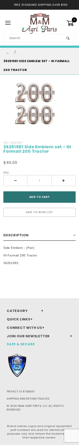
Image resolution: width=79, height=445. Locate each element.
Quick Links (18, 319)
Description (16, 235)
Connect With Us (24, 327)
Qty (6, 172)
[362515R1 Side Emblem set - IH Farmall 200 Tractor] (39, 108)
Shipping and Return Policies (28, 398)
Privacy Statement (21, 391)
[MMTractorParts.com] (39, 23)
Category (17, 310)
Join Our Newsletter (28, 336)
